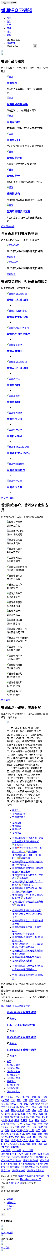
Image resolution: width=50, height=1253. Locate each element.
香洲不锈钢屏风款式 (22, 960)
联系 (9, 35)
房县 (40, 1107)
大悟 (4, 1127)
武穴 (4, 1137)
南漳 (25, 1117)
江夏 (25, 1100)
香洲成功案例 (13, 1075)
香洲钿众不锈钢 (16, 10)
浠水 (28, 1134)
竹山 (28, 1107)
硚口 (21, 1097)
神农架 (5, 1147)
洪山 (46, 1097)
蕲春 (34, 1134)
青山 (40, 1097)
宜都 (29, 1114)
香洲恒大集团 (14, 436)
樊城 (13, 1117)
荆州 (35, 1127)
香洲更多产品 (7, 226)
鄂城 (37, 1120)
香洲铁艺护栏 (18, 1170)
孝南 (40, 1124)
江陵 (7, 1130)
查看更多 (5, 700)
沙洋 (15, 1124)
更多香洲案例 (7, 498)
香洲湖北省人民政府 (18, 453)
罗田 (15, 1134)
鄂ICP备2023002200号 (30, 1179)
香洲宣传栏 (13, 122)
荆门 (43, 1120)
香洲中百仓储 (14, 419)
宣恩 (9, 1144)
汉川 (29, 1127)
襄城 (7, 1117)
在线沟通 (11, 1206)
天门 (46, 1144)
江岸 (9, 1097)
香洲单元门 (13, 140)
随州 (7, 1140)
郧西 (21, 1107)
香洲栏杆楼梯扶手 (17, 104)
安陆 (23, 1127)
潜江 (40, 1144)
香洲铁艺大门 (14, 175)
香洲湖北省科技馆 (17, 317)
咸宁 (10, 1137)
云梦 (10, 1127)
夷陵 (40, 1110)
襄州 (19, 1117)
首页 (9, 18)
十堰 (44, 1104)
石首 (13, 1130)
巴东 (3, 1144)
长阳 (16, 1114)
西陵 (13, 1110)
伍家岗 (20, 1110)
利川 (38, 1140)
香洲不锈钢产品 (30, 1160)
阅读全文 (16, 810)
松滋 (25, 1130)
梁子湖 (24, 1120)
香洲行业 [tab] (16, 832)
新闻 (9, 31)
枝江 (41, 1114)
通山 (41, 1137)
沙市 (41, 1127)
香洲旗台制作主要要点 (23, 934)
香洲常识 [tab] (16, 829)
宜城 (10, 1120)
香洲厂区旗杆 (14, 1167)
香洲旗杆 (12, 83)
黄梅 (40, 1134)
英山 (21, 1134)
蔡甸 (19, 1100)
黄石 (43, 1100)
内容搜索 (11, 43)
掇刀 (9, 1124)
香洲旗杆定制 (29, 1164)
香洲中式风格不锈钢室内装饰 (26, 957)
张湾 (9, 1107)
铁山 (26, 1104)
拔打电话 (11, 1202)
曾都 (13, 1140)
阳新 (32, 1104)
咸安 (16, 1137)
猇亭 (34, 1110)
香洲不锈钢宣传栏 (20, 1157)
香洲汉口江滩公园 (17, 368)
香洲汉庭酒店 (14, 351)
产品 (9, 25)
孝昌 (46, 1124)
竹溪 (34, 1107)
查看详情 (11, 257)
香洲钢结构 (13, 193)
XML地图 (6, 1150)
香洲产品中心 (13, 1068)
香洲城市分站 (13, 1085)
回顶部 (10, 1199)
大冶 (38, 1104)
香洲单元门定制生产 (11, 1160)
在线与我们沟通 (9, 1006)
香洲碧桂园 (13, 385)
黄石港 (4, 1104)
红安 (9, 1134)
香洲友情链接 (13, 1091)
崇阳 (35, 1137)
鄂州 (16, 1120)
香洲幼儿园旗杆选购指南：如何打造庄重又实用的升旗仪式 (27, 840)
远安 (46, 1110)
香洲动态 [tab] (16, 822)
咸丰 (15, 1144)
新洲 (37, 1100)
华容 (31, 1120)
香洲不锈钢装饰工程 (18, 211)
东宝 (3, 1124)
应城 (16, 1127)
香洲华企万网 (15, 1183)
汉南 (13, 1100)
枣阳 (4, 1120)
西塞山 (12, 1104)
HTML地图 (27, 1150)
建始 (44, 1140)
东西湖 (5, 1100)
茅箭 (3, 1107)
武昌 (34, 1097)
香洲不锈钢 (30, 1154)
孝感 (34, 1124)
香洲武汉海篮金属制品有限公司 (33, 1176)
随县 (19, 1140)
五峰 (23, 1114)
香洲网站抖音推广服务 (12, 1154)
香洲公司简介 (13, 1065)
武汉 (3, 1097)
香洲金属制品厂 (30, 1167)
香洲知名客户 (13, 1071)
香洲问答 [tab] (16, 826)
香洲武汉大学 (14, 487)
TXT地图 (16, 1150)
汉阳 (28, 1097)
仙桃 (34, 1144)
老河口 (45, 1117)
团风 (3, 1134)
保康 (38, 1117)
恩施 (31, 1140)
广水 (25, 1140)
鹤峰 (28, 1144)
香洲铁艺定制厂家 (35, 1170)
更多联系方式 (23, 1006)
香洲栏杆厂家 (14, 1164)
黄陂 (31, 1100)
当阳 (35, 1114)
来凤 (21, 1144)
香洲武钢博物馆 (16, 470)
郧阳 (15, 1107)
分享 (9, 1209)
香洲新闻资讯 (13, 1078)
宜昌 (7, 1110)
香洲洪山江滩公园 (17, 299)
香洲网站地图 (13, 1088)
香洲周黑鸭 (13, 402)
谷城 (31, 1117)
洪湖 (19, 1130)
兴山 (4, 1114)
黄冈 (38, 1130)
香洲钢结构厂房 (39, 1157)
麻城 (46, 1134)
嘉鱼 (23, 1137)
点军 (28, 1110)
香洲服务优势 (19, 817)
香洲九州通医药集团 (18, 333)
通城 (29, 1137)
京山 (28, 1124)
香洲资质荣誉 (19, 814)
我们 (9, 21)
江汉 (15, 1097)
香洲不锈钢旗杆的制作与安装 (26, 910)
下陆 (20, 1104)
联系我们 (11, 1081)
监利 (31, 1130)
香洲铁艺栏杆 (14, 158)
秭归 (10, 1114)
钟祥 (21, 1124)
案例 (9, 28)
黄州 (44, 1130)
